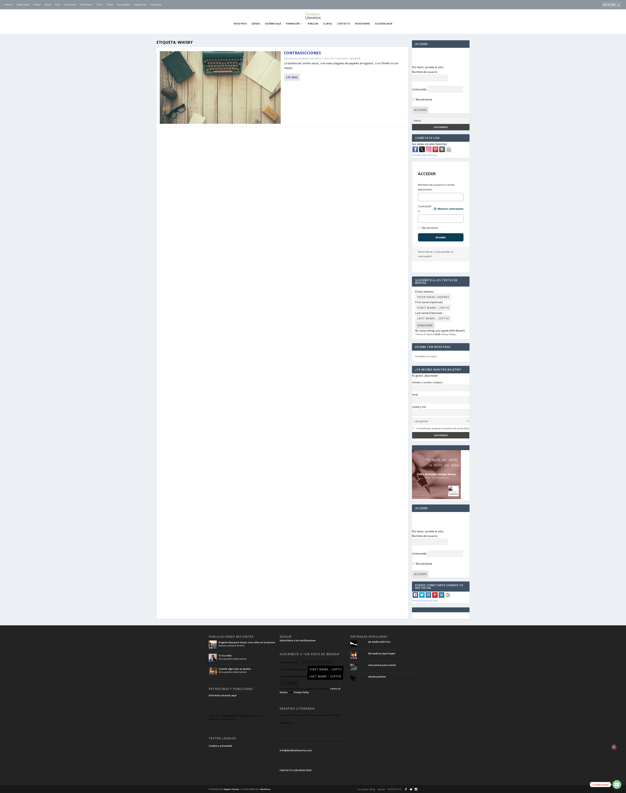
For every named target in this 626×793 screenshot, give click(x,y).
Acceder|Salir (383, 23)
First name (429, 302)
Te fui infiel (224, 655)
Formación (293, 23)
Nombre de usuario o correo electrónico (436, 187)
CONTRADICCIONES (302, 52)
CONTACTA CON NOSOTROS (296, 770)
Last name (428, 313)
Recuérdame (423, 99)
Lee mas (292, 77)
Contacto (343, 23)
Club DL (327, 23)
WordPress (265, 789)
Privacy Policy (448, 334)
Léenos (256, 23)
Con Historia (70, 4)
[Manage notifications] (614, 747)
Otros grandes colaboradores (232, 658)
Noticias (9, 4)
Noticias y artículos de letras (231, 645)
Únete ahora (425, 251)
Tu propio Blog (366, 789)
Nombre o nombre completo (427, 382)
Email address (424, 291)
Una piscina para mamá (382, 665)
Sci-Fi (57, 4)
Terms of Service (424, 334)
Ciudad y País (419, 406)
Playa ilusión (342, 58)
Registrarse (362, 23)
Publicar (313, 23)
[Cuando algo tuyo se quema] (213, 671)
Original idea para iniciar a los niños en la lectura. (246, 642)
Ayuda (381, 789)
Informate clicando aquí (222, 695)
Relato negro (23, 4)
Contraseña (419, 89)
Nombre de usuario (424, 72)
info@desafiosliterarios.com (296, 750)
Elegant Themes (231, 789)
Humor (110, 4)
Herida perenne (377, 676)
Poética (37, 4)
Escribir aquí (273, 23)
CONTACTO (394, 789)
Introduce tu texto (426, 356)
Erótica (48, 4)
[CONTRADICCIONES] (220, 87)
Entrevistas (156, 4)
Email (415, 394)
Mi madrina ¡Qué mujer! (381, 653)
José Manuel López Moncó (310, 58)
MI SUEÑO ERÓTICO (379, 641)
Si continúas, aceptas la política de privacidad (443, 428)
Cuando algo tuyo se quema (234, 668)
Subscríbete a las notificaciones (298, 640)
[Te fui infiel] (213, 658)
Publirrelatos (86, 4)
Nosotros (240, 23)
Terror (100, 4)
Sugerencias (140, 4)
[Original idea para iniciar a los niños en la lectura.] (213, 644)
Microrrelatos (123, 4)
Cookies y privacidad (220, 745)
